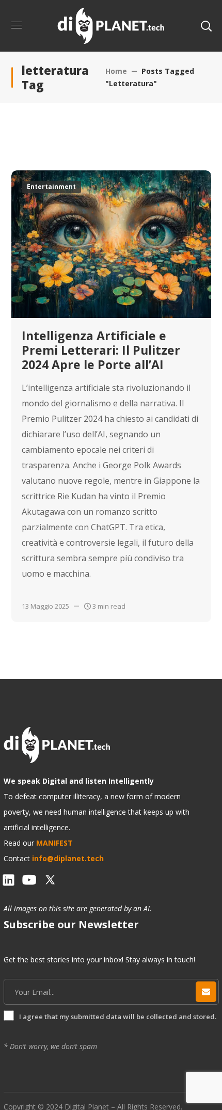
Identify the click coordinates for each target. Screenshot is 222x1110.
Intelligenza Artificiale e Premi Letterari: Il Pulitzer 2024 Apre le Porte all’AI (101, 350)
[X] (50, 879)
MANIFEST (54, 843)
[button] (206, 26)
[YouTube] (29, 879)
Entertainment (51, 186)
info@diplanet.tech (68, 858)
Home (116, 71)
